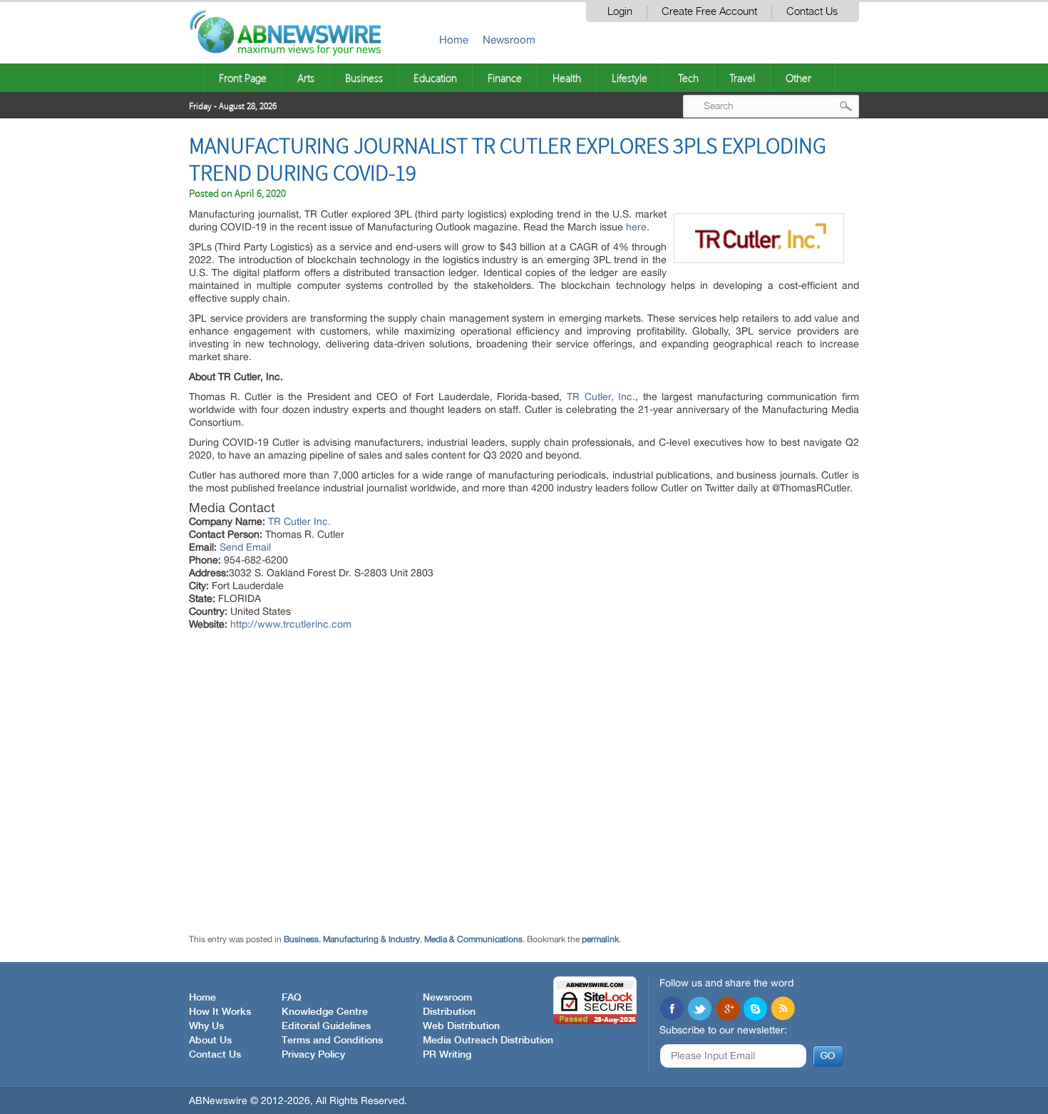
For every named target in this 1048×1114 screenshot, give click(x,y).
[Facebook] (671, 1009)
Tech (688, 78)
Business (364, 78)
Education (435, 78)
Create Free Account (709, 11)
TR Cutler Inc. (299, 521)
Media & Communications (473, 939)
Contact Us (812, 11)
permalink (600, 939)
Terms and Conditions (332, 1041)
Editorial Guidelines (326, 1026)
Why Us (206, 1026)
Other (798, 78)
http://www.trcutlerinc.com (290, 624)
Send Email (245, 547)
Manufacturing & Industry (371, 939)
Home (453, 40)
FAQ (292, 998)
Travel (742, 78)
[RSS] (783, 1009)
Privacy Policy (313, 1055)
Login (619, 11)
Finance (505, 78)
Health (567, 78)
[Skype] (755, 1009)
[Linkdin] (727, 1009)
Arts (305, 78)
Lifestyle (629, 78)
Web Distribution (461, 1026)
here (636, 226)
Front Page (243, 78)
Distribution (449, 1012)
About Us (210, 1041)
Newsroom (509, 40)
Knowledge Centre (325, 1012)
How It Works (220, 1012)
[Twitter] (699, 1009)
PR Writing (447, 1055)
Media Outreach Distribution (488, 1041)
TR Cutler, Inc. (601, 396)
